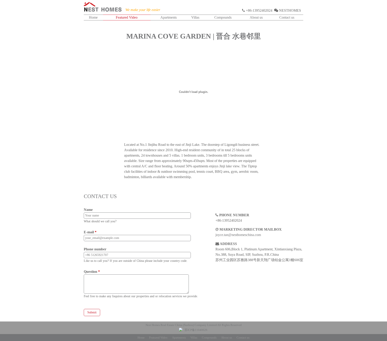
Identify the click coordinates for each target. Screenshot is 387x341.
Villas (195, 17)
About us (256, 17)
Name (88, 210)
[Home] (103, 8)
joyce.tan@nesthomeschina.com (238, 235)
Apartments (168, 17)
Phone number (95, 249)
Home (93, 17)
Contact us (286, 17)
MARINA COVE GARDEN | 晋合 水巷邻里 (193, 36)
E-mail (90, 232)
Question (92, 271)
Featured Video (127, 17)
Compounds (223, 17)
